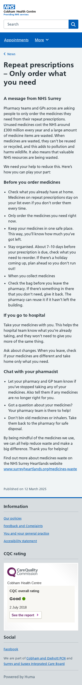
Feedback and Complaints (23, 526)
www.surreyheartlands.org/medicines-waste (40, 469)
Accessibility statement (20, 541)
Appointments (16, 40)
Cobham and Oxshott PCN (46, 658)
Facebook (11, 649)
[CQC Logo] (22, 572)
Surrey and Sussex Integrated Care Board (34, 664)
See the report (23, 615)
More (41, 40)
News (11, 54)
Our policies (12, 518)
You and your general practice (26, 533)
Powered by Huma (19, 677)
